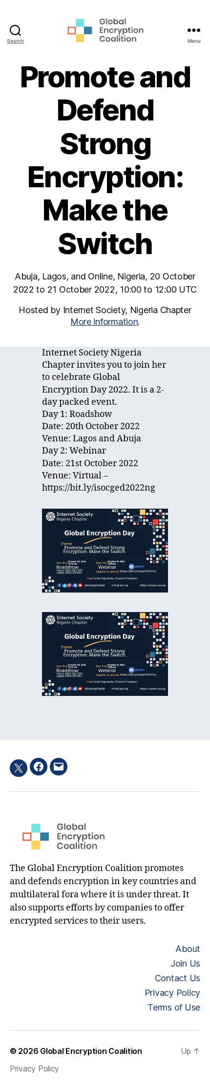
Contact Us (177, 978)
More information (104, 322)
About (187, 949)
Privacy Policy (172, 993)
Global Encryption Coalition (91, 1051)
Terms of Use (173, 1007)
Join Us (185, 963)
